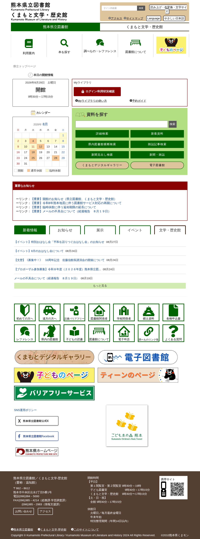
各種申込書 (173, 318)
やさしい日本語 (174, 18)
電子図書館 (157, 165)
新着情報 (30, 230)
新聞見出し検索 (102, 154)
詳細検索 (102, 133)
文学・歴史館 (170, 230)
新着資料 (157, 133)
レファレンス (24, 339)
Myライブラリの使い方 (92, 100)
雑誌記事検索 (157, 144)
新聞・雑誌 (157, 154)
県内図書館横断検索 (102, 144)
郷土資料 (148, 318)
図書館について (99, 339)
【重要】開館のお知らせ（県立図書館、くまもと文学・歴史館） (74, 199)
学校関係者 (124, 318)
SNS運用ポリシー (25, 410)
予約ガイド (139, 100)
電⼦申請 (124, 339)
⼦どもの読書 (74, 339)
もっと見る (100, 285)
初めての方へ (24, 318)
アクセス (116, 18)
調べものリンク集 (149, 339)
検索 (141, 8)
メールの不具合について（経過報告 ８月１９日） (46, 278)
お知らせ (65, 230)
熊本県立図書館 (55, 27)
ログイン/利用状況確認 (100, 91)
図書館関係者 (99, 318)
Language (153, 18)
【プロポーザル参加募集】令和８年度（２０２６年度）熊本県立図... (57, 269)
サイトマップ (134, 18)
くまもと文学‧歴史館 (53, 529)
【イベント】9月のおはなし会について (39, 251)
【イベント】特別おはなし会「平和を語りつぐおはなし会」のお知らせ (59, 242)
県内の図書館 (49, 339)
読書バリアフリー (74, 318)
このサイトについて (86, 529)
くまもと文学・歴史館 (144, 27)
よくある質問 (173, 339)
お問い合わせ (23, 511)
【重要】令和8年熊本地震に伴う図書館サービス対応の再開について (76, 203)
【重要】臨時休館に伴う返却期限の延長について (63, 207)
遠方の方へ (50, 318)
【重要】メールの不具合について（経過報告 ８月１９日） (71, 211)
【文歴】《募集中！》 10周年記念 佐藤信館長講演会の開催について (59, 260)
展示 (100, 230)
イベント (135, 230)
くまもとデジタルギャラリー (102, 165)
